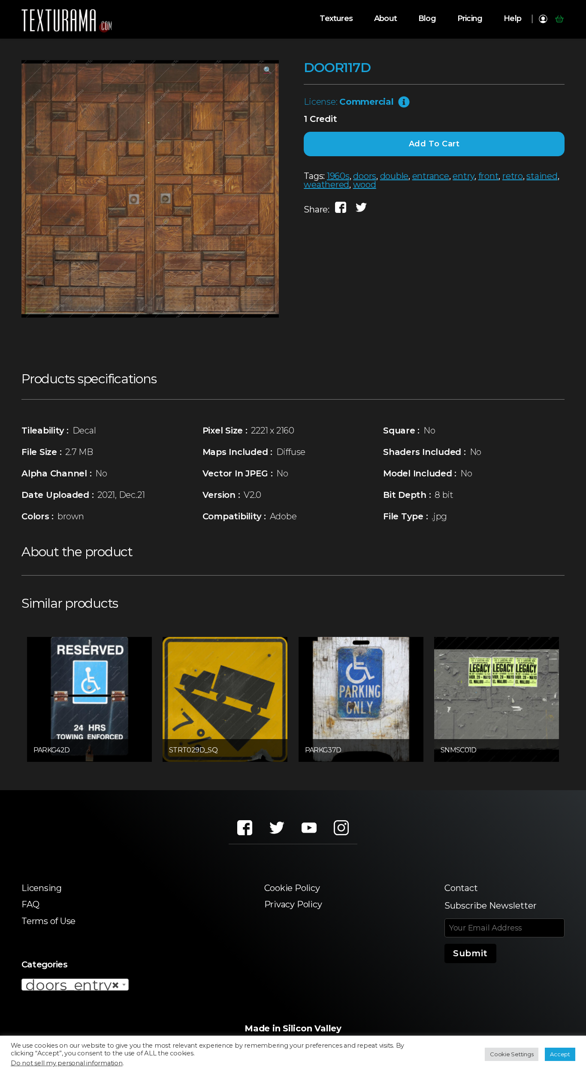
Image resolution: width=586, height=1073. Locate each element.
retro (512, 176)
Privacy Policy (293, 904)
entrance (430, 176)
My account (543, 19)
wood (364, 184)
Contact (460, 888)
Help (512, 18)
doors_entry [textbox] (72, 985)
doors (364, 176)
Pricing (469, 18)
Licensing (41, 888)
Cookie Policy (292, 888)
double (394, 176)
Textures (336, 18)
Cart (559, 19)
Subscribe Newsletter (490, 905)
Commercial (366, 102)
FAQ (30, 904)
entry (463, 176)
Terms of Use (48, 921)
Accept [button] (560, 1054)
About (385, 18)
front (488, 176)
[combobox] (75, 985)
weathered (326, 184)
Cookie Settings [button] (511, 1054)
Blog (427, 18)
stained (541, 176)
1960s (338, 176)
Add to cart (434, 144)
